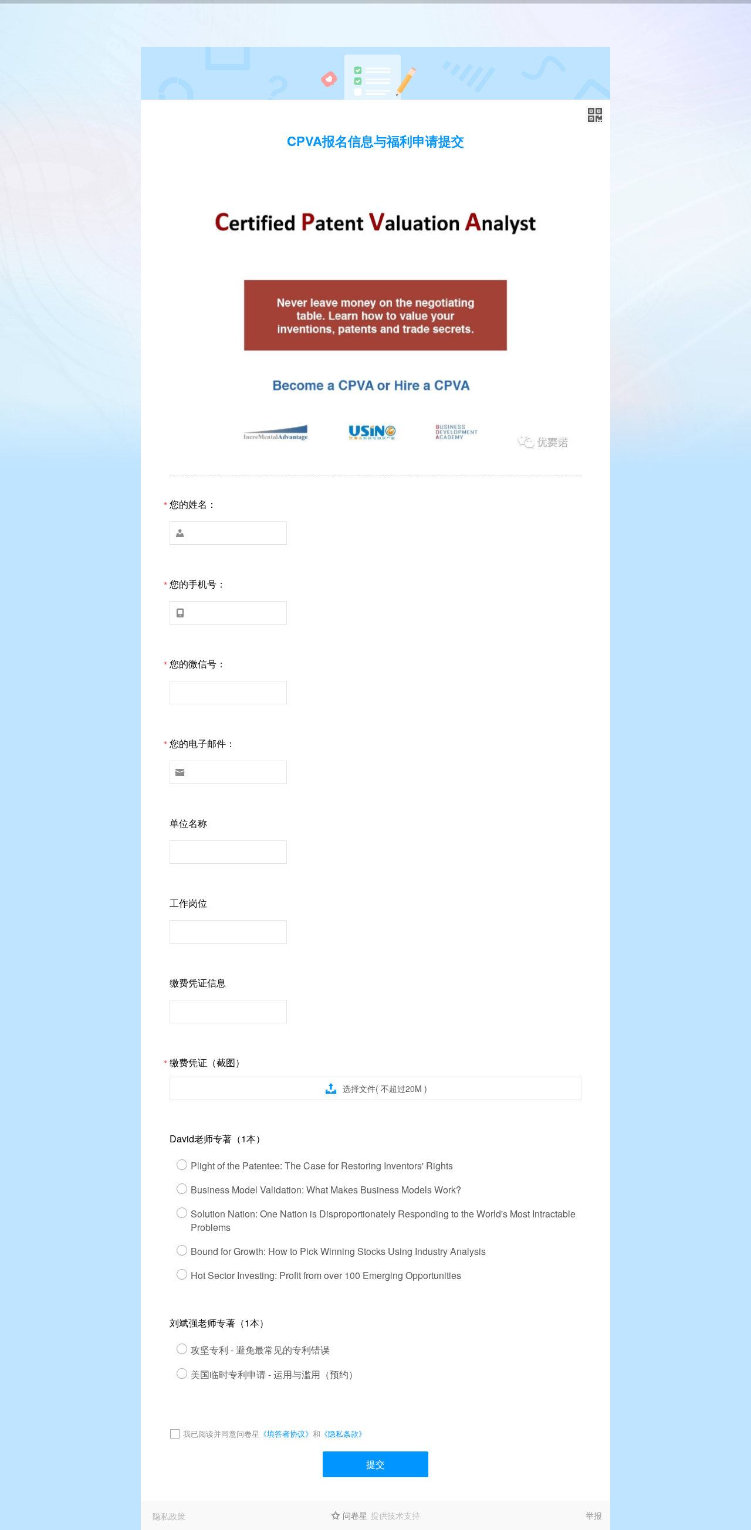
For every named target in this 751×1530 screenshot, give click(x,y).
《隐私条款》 (343, 1433)
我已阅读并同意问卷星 (221, 1433)
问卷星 (355, 1515)
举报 (594, 1515)
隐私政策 (169, 1516)
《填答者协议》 (286, 1433)
